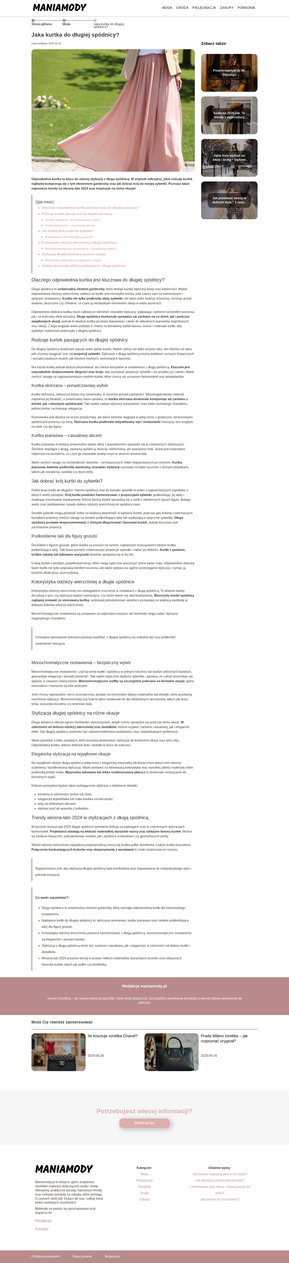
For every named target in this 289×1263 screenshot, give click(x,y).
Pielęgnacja (204, 7)
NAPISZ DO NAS (144, 1123)
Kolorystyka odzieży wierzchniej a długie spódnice (79, 242)
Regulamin (112, 1256)
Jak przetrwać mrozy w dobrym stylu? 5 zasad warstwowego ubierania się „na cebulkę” (229, 200)
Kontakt (42, 1229)
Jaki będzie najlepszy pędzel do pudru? (220, 1174)
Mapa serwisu (82, 1256)
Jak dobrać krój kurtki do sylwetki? (68, 231)
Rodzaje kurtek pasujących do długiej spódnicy (77, 214)
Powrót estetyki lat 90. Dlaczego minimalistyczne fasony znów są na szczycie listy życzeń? (229, 73)
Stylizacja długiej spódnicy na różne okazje (74, 254)
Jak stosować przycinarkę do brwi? (220, 1180)
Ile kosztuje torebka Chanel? (112, 1036)
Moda (167, 7)
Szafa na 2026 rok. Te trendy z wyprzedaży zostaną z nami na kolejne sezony (229, 115)
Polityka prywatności (45, 1256)
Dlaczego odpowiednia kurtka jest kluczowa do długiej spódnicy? (90, 207)
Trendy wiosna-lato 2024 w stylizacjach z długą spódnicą (84, 265)
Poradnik (247, 7)
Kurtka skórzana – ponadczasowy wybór (72, 219)
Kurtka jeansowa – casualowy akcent (70, 225)
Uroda (182, 7)
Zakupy (227, 7)
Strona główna (41, 24)
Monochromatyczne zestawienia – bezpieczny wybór (80, 248)
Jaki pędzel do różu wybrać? (220, 1199)
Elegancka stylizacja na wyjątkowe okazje (73, 260)
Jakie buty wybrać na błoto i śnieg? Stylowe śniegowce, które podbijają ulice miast (229, 158)
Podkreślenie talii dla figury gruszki (69, 237)
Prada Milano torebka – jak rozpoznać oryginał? (224, 1038)
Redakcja (43, 1221)
